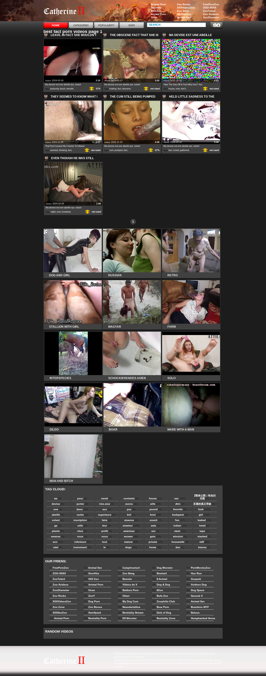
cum (111, 150)
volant (58, 520)
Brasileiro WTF (197, 607)
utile (82, 525)
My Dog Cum (128, 601)
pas (131, 509)
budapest (180, 514)
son (58, 541)
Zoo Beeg (126, 573)
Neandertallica (129, 607)
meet (179, 531)
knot (155, 514)
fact (119, 88)
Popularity (106, 25)
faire (106, 520)
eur (155, 531)
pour (82, 498)
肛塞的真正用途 (204, 503)
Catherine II (66, 11)
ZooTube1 (209, 10)
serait (106, 498)
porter (82, 503)
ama (155, 525)
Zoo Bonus (93, 607)
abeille (58, 514)
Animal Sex (184, 17)
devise (58, 503)
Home (56, 25)
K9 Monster (127, 618)
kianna (204, 547)
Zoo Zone (183, 10)
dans (82, 509)
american (131, 531)
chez (82, 531)
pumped (119, 150)
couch (155, 520)
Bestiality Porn (95, 618)
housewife (180, 541)
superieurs (106, 514)
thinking (63, 150)
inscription (82, 520)
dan (180, 547)
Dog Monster (162, 567)
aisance (131, 520)
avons (131, 503)
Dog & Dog (161, 584)
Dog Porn (92, 601)
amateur (131, 525)
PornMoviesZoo (198, 567)
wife (155, 503)
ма (57, 498)
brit (131, 514)
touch (62, 88)
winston (180, 536)
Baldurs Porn (128, 590)
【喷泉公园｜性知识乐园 (204, 497)
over (178, 88)
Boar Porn (160, 607)
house (171, 88)
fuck (204, 509)
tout (106, 541)
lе (107, 547)
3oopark (193, 579)
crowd (176, 150)
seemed (54, 150)
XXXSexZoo (184, 14)
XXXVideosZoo (186, 7)
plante (58, 531)
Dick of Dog (161, 612)
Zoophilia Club (163, 601)
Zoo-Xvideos (211, 14)
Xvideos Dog (196, 584)
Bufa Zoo (160, 595)
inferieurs (82, 541)
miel (57, 547)
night (53, 212)
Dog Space (195, 590)
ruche (82, 514)
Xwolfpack (92, 612)
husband (66, 212)
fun (180, 520)
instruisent (82, 547)
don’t (183, 88)
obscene (126, 88)
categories (81, 25)
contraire (131, 498)
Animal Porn (158, 4)
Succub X (194, 595)
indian (180, 525)
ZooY (89, 595)
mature (131, 541)
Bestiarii (159, 573)
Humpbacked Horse (200, 618)
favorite (180, 509)
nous (107, 536)
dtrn (179, 503)
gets (155, 536)
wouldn (70, 88)
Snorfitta (156, 7)
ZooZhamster (211, 17)
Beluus (193, 612)
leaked (204, 520)
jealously (54, 88)
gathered (184, 150)
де (57, 525)
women (131, 536)
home (155, 547)
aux (106, 509)
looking (113, 88)
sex (179, 498)
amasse (57, 536)
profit (106, 531)
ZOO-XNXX (209, 7)
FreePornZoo (211, 4)
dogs (131, 547)
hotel (204, 525)
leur (106, 525)
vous (82, 536)
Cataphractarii (129, 567)
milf (204, 541)
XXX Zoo (156, 10)
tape (204, 531)
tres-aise (106, 503)
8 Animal (159, 579)
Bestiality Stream (130, 612)
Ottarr (124, 595)
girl (204, 514)
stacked (204, 536)
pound (155, 509)
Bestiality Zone (163, 618)
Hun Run (194, 573)
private (155, 541)
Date (131, 25)
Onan (154, 17)
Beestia (125, 579)
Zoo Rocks (183, 4)
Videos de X (127, 584)
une (57, 509)
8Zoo (157, 590)
